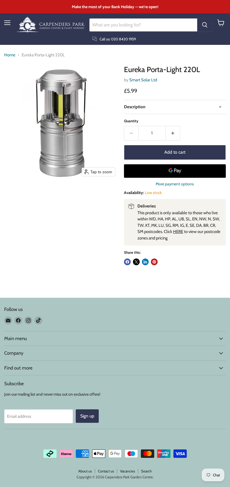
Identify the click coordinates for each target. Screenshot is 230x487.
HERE (178, 231)
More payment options (175, 184)
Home (9, 55)
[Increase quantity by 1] (173, 133)
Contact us (106, 471)
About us (85, 471)
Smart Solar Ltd (143, 79)
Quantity (131, 121)
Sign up (87, 416)
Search (146, 471)
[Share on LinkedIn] (145, 261)
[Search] (204, 25)
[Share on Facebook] (127, 261)
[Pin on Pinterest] (154, 261)
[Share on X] (136, 261)
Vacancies (127, 471)
